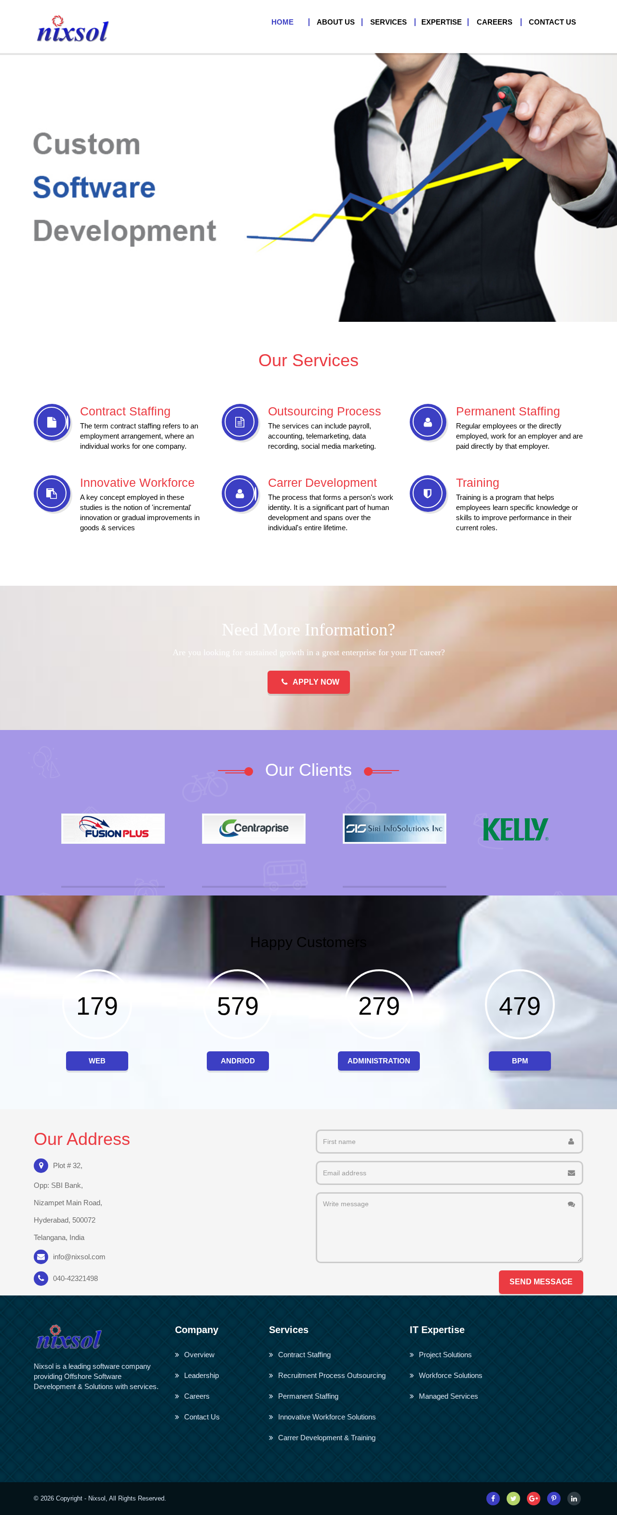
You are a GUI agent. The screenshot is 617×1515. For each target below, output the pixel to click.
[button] (335, 22)
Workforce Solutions (451, 1375)
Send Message (541, 1282)
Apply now (316, 682)
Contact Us (202, 1417)
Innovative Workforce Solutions (327, 1417)
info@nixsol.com (79, 1257)
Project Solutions (445, 1354)
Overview (199, 1354)
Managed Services (448, 1396)
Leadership (201, 1375)
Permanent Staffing (308, 1396)
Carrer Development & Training (327, 1437)
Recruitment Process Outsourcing (332, 1375)
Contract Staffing (304, 1354)
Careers (197, 1396)
